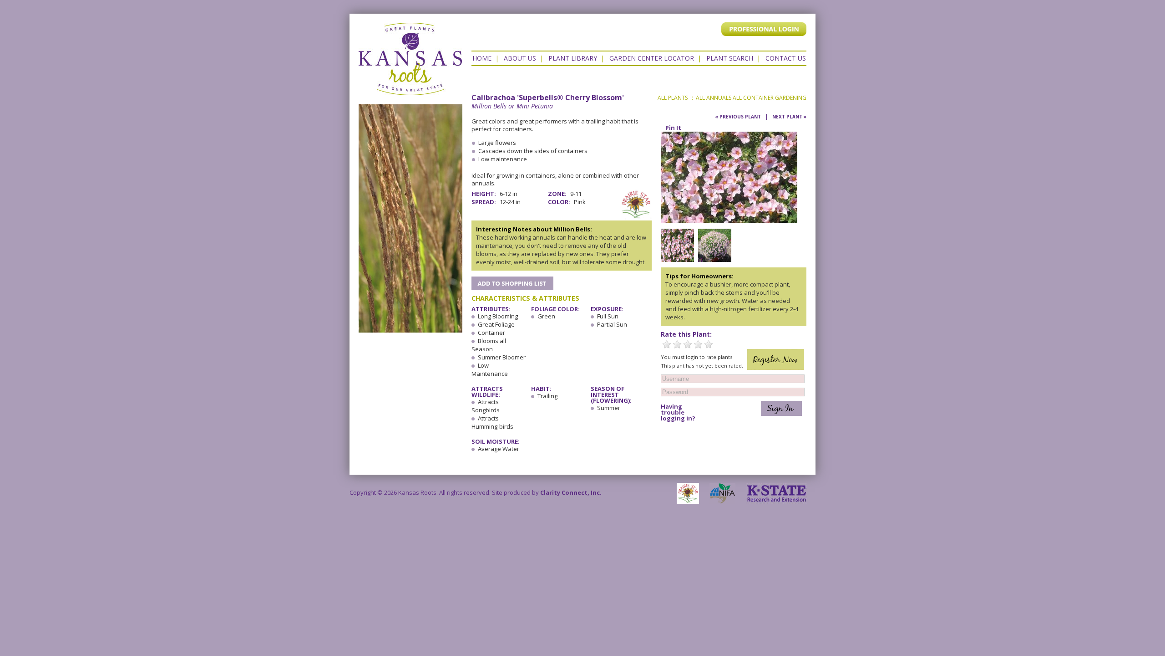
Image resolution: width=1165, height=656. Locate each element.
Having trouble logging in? (678, 412)
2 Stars (677, 344)
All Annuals (713, 98)
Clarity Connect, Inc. (571, 492)
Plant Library (572, 58)
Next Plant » (789, 116)
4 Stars (698, 344)
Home (481, 58)
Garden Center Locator (651, 58)
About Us (520, 58)
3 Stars (687, 344)
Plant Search (729, 58)
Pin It (673, 127)
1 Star (666, 344)
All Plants (673, 98)
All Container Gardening (769, 98)
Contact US (785, 58)
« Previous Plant (738, 116)
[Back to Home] (410, 90)
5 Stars (708, 344)
